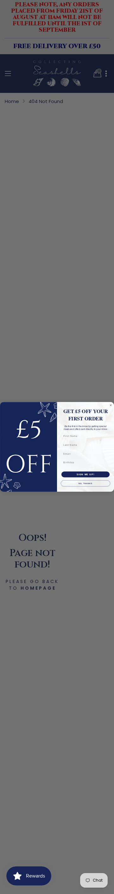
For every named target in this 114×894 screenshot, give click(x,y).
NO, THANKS (85, 483)
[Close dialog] (110, 405)
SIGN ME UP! (85, 474)
